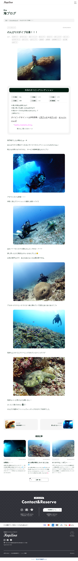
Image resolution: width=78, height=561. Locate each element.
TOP (6, 20)
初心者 (42, 39)
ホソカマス (25, 39)
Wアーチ (53, 117)
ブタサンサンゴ (16, 39)
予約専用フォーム (52, 509)
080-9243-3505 (8, 544)
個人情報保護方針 (15, 553)
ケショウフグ (58, 36)
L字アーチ (15, 36)
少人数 (65, 39)
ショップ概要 (24, 553)
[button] (75, 2)
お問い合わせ (6, 553)
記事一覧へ (38, 479)
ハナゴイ (66, 36)
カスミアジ (42, 36)
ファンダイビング (11, 27)
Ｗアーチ (15, 42)
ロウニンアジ (34, 39)
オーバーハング (33, 36)
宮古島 (48, 39)
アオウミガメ (24, 36)
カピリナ (50, 36)
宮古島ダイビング (57, 39)
